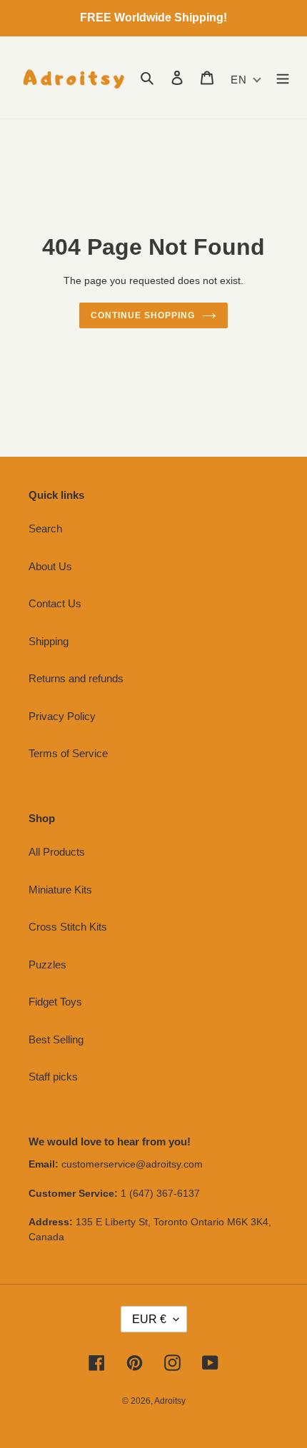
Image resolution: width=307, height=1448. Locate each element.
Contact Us (55, 603)
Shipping (49, 641)
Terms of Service (68, 753)
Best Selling (56, 1039)
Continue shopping (143, 315)
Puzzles (47, 964)
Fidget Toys (55, 1002)
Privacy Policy (62, 716)
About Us (50, 566)
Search (45, 528)
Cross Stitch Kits (68, 927)
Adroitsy (170, 1401)
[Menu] (283, 77)
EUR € (149, 1319)
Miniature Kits (60, 890)
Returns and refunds (76, 678)
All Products (57, 852)
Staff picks (53, 1076)
